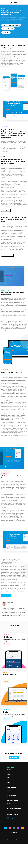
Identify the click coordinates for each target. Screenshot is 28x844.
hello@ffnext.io (14, 818)
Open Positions (11, 806)
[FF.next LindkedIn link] (5, 828)
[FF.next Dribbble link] (18, 828)
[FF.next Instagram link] (14, 828)
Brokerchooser (11, 779)
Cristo (8, 782)
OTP (8, 772)
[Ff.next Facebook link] (9, 828)
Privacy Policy (10, 839)
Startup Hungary (11, 787)
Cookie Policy (18, 839)
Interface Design (11, 795)
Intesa (8, 774)
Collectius (9, 785)
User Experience (11, 793)
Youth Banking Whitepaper (14, 808)
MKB (8, 777)
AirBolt (9, 769)
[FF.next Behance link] (22, 828)
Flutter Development (12, 800)
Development (10, 798)
